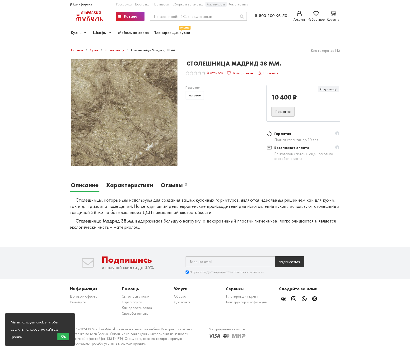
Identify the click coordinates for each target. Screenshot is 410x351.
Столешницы (115, 50)
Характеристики (129, 185)
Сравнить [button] (270, 73)
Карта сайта (132, 301)
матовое (195, 95)
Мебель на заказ (133, 32)
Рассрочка (124, 4)
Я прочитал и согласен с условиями (227, 272)
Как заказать (216, 4)
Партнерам (161, 4)
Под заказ (283, 111)
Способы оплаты (135, 313)
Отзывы (174, 185)
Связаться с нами (135, 296)
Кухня (94, 50)
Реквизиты (78, 301)
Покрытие (193, 87)
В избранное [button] (243, 73)
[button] (337, 133)
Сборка (180, 296)
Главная (77, 50)
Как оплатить (238, 4)
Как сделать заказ (137, 307)
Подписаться (289, 261)
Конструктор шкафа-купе (246, 301)
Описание (84, 185)
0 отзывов (215, 72)
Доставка (142, 4)
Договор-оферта (84, 296)
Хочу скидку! (328, 89)
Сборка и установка (188, 4)
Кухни (77, 32)
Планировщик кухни (172, 32)
